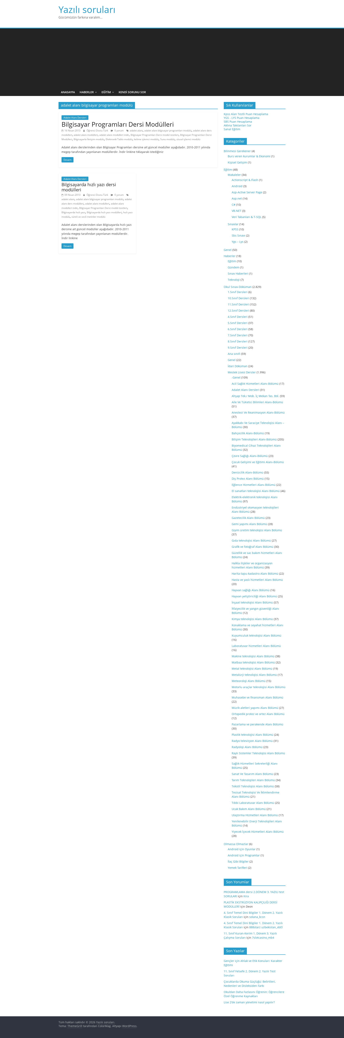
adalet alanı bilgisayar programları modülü (168, 130)
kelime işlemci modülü (146, 139)
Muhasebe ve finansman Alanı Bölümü (257, 697)
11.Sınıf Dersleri (238, 304)
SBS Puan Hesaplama (238, 121)
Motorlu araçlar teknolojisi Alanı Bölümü (258, 687)
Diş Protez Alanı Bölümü (248, 478)
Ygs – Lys (237, 242)
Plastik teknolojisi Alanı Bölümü (252, 735)
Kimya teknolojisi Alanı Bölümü (252, 619)
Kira (246, 896)
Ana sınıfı (234, 354)
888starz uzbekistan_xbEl (266, 927)
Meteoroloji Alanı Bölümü (249, 681)
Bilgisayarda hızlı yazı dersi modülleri (89, 187)
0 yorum (119, 130)
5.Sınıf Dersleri (237, 323)
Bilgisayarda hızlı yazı (73, 212)
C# (233, 204)
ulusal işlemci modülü (188, 139)
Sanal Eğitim (232, 129)
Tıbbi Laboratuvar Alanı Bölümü (253, 803)
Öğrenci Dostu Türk (98, 130)
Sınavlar (233, 224)
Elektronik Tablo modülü (119, 139)
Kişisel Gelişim (237, 162)
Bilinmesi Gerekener (237, 151)
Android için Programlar (244, 855)
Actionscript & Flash (245, 180)
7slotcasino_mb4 (263, 937)
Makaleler (234, 175)
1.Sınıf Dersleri (237, 292)
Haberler (87, 92)
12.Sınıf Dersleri (238, 310)
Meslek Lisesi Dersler (242, 372)
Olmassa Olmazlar (236, 844)
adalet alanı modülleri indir (114, 135)
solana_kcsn (257, 917)
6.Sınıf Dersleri (237, 329)
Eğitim (106, 92)
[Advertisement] (172, 58)
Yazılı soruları (87, 9)
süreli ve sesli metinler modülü (88, 216)
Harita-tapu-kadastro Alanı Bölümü (255, 573)
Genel (228, 250)
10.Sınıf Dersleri (238, 298)
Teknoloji (234, 280)
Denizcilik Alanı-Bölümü (247, 472)
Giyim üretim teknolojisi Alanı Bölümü (257, 530)
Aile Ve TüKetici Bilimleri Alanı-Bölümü (257, 402)
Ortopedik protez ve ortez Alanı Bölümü (258, 714)
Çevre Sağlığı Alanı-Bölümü (250, 456)
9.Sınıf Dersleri (237, 347)
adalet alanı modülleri (86, 135)
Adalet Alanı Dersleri (75, 117)
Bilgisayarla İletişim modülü (89, 139)
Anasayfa (68, 92)
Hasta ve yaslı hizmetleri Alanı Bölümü (257, 580)
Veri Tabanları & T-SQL (246, 217)
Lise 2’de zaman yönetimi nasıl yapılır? (249, 1002)
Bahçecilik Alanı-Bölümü (248, 433)
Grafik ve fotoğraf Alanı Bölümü (252, 547)
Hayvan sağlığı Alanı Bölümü (251, 590)
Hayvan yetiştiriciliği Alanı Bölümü (254, 596)
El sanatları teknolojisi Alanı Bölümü (256, 491)
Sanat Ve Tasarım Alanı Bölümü (252, 774)
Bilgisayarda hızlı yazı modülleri (104, 212)
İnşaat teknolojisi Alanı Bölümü (252, 602)
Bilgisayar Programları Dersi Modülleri (118, 124)
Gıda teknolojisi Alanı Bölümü (251, 540)
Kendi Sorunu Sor (132, 92)
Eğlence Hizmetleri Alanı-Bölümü (254, 485)
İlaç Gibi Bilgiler (238, 861)
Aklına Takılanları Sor (237, 125)
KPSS (235, 229)
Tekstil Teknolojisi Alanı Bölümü (253, 786)
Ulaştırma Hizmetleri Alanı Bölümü (255, 815)
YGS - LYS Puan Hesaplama (241, 118)
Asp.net (237, 198)
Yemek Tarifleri (237, 868)
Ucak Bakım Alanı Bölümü (249, 809)
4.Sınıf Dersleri (237, 317)
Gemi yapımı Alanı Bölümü (249, 524)
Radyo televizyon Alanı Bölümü (252, 741)
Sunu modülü (167, 139)
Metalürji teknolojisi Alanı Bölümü (254, 675)
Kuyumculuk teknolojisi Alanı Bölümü (256, 635)
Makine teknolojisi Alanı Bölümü (253, 656)
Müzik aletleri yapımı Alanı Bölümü (255, 708)
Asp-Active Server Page (247, 192)
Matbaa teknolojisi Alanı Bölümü (253, 662)
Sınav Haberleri (238, 273)
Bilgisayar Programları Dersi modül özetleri (155, 135)
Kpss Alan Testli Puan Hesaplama (246, 114)
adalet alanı (136, 130)
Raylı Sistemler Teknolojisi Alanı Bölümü (258, 753)
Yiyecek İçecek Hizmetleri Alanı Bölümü (258, 832)
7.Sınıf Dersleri (237, 335)
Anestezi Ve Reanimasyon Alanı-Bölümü (258, 412)
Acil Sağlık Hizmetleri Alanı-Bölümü (255, 383)
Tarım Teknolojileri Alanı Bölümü (253, 780)
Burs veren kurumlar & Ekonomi (249, 156)
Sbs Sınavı (238, 235)
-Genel (236, 377)
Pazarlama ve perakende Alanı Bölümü (257, 724)
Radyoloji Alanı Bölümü (247, 747)
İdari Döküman (237, 366)
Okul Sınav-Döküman (238, 287)
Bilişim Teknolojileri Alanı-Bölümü (254, 439)
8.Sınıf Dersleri (237, 341)
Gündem (233, 267)
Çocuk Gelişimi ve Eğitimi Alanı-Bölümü (258, 462)
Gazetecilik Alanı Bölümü (248, 518)
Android (237, 186)
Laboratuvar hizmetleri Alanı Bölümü (256, 646)
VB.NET (236, 211)
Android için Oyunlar (242, 849)
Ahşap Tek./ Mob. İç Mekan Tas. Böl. (255, 396)
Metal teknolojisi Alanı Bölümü (252, 668)
